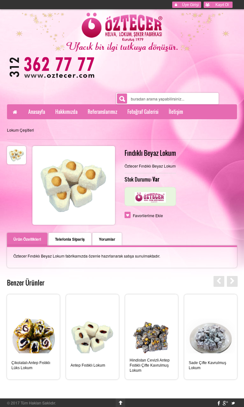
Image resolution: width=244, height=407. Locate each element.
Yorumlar (107, 239)
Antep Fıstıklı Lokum (88, 365)
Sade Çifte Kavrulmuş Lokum (207, 365)
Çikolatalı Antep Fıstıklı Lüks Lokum (30, 365)
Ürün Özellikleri (27, 239)
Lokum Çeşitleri (20, 130)
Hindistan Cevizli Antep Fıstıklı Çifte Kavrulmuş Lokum (150, 365)
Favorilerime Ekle (148, 215)
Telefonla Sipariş (70, 239)
